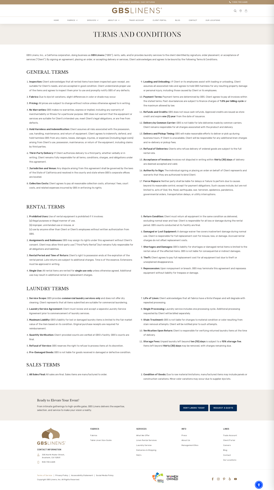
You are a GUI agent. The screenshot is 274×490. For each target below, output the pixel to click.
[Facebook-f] (212, 479)
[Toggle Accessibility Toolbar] (259, 485)
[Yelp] (229, 479)
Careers (227, 445)
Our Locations (213, 20)
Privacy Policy (61, 475)
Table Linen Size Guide (101, 440)
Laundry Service (144, 445)
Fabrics (71, 20)
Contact (193, 20)
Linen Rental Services (146, 440)
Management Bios (190, 445)
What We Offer (143, 435)
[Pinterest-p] (224, 479)
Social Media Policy (105, 475)
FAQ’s (139, 455)
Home (56, 20)
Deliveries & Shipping (146, 450)
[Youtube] (235, 479)
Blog (177, 20)
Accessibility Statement (82, 475)
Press (184, 435)
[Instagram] (218, 479)
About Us (112, 20)
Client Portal (160, 20)
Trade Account (136, 20)
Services (91, 20)
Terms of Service (44, 475)
